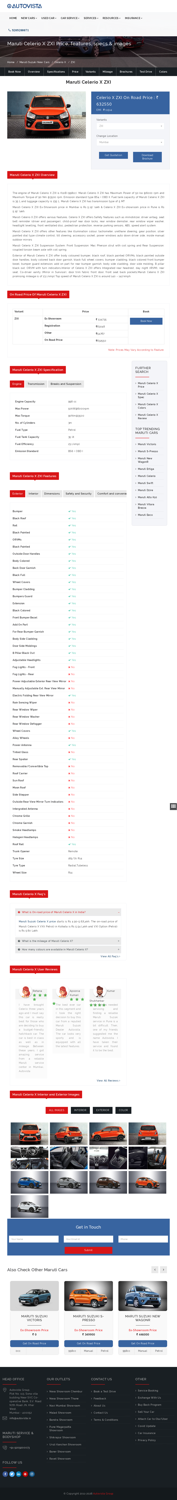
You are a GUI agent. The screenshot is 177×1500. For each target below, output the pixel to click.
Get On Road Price (34, 1343)
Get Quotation (113, 155)
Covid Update (147, 1426)
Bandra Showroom (61, 1419)
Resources (110, 18)
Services (90, 18)
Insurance (132, 18)
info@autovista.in (20, 1418)
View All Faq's (110, 956)
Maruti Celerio (147, 476)
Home (13, 18)
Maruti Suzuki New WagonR (143, 1318)
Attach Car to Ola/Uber (153, 1419)
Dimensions (52, 493)
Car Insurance (146, 1433)
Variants (91, 71)
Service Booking (148, 1390)
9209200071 (21, 30)
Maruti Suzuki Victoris (34, 1318)
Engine (17, 383)
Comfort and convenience (114, 493)
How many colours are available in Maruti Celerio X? (54, 949)
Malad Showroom (60, 1412)
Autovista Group (103, 1493)
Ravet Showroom (60, 1458)
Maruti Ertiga (146, 469)
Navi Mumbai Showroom (64, 1405)
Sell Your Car (146, 1411)
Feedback (100, 1398)
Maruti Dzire (145, 490)
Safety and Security (78, 493)
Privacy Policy (147, 1440)
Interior (33, 493)
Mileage (108, 71)
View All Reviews (108, 1080)
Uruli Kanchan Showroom (65, 1444)
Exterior (17, 493)
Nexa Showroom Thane (64, 1398)
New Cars (28, 18)
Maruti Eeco (145, 515)
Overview (34, 71)
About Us (99, 1405)
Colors (163, 71)
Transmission (36, 383)
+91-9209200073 (20, 1447)
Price (75, 71)
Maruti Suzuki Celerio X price (37, 921)
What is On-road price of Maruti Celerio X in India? (53, 912)
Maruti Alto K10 (147, 497)
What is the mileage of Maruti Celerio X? (47, 941)
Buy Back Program (149, 1404)
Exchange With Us (149, 1397)
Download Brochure (147, 157)
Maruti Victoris (147, 444)
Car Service (69, 18)
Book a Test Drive (105, 1391)
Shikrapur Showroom (62, 1437)
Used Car (47, 18)
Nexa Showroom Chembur (65, 1391)
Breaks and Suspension (66, 383)
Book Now (14, 71)
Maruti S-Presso (148, 451)
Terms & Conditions (106, 1419)
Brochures (126, 71)
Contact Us (101, 1412)
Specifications (56, 71)
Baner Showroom (60, 1451)
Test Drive (146, 71)
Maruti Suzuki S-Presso (88, 1318)
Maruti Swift (145, 483)
